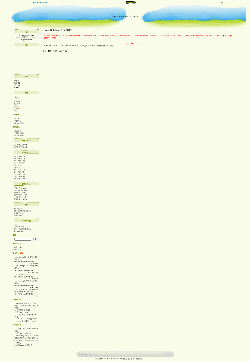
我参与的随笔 (19, 123)
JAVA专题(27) (18, 190)
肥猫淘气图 (18, 215)
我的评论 (17, 121)
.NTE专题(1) (18, 188)
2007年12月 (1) (19, 156)
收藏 (93, 46)
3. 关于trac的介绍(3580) (23, 312)
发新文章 (17, 104)
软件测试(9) (18, 197)
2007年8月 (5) (19, 163)
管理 (15, 110)
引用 (97, 46)
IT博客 (16, 97)
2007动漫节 (18, 209)
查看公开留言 (19, 133)
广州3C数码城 (19, 227)
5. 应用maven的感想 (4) (23, 345)
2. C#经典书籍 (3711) (22, 310)
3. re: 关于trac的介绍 (22, 274)
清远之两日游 (18, 213)
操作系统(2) (18, 193)
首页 (15, 99)
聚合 (15, 108)
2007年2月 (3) (19, 172)
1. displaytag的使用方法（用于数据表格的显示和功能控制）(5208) (26, 305)
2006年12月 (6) (19, 176)
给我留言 (17, 131)
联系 (15, 106)
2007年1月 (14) (19, 174)
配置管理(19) (18, 199)
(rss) (25, 145)
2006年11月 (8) (19, 179)
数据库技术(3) (19, 195)
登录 (54, 51)
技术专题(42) (18, 147)
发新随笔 (17, 102)
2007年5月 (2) (19, 165)
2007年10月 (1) (19, 161)
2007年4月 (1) (19, 167)
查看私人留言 (19, 136)
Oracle (16, 225)
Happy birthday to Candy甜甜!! (58, 30)
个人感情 (109, 46)
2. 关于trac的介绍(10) (22, 333)
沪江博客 (139, 359)
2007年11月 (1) (19, 159)
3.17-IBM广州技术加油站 (22, 211)
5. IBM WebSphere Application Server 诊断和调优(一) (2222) (26, 320)
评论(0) (84, 46)
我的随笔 (17, 118)
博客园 (124, 359)
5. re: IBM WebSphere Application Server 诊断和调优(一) (26, 291)
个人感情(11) (18, 145)
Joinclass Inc (40, 2)
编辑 (89, 46)
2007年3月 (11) (19, 170)
